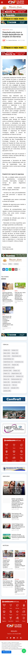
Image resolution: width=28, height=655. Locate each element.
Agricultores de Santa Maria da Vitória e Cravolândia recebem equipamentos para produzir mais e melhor (7, 321)
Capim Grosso (8, 362)
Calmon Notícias (8, 359)
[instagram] (17, 638)
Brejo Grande (16, 356)
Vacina (6, 388)
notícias (16, 264)
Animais (6, 350)
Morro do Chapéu (9, 376)
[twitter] (10, 638)
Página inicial (5, 29)
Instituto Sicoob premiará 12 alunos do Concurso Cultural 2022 (18, 536)
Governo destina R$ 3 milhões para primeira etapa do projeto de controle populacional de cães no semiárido (7, 297)
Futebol (6, 373)
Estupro (16, 370)
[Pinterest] (13, 269)
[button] (2, 2)
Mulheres (19, 376)
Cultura (7, 364)
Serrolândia (16, 382)
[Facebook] (3, 269)
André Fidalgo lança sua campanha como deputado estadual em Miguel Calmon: (18, 526)
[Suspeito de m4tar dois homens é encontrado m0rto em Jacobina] (8, 553)
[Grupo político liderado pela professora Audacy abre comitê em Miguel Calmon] (20, 553)
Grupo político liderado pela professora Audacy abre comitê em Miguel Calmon (20, 563)
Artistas (15, 350)
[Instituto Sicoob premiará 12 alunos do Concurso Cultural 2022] (7, 536)
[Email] (16, 269)
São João (7, 385)
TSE (14, 385)
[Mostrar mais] (19, 269)
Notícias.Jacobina (16, 379)
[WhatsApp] (10, 269)
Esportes (7, 370)
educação (14, 388)
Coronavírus (19, 362)
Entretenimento (9, 367)
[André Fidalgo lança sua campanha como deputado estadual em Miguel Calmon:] (7, 525)
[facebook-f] (7, 638)
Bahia (11, 29)
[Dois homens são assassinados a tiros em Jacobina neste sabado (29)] (7, 515)
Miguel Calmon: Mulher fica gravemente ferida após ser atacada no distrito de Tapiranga (13, 490)
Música (6, 379)
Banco (15, 353)
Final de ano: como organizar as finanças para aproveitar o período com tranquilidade (20, 296)
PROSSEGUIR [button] (6, 652)
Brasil (7, 356)
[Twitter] (7, 269)
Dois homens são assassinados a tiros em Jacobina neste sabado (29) (17, 516)
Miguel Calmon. (16, 373)
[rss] (21, 638)
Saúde (6, 382)
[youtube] (14, 638)
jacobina (7, 391)
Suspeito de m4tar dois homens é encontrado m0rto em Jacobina (6, 563)
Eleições (15, 364)
